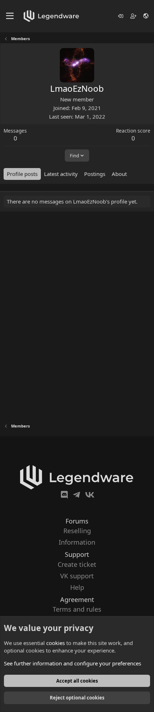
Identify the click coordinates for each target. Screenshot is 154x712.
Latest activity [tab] (61, 173)
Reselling (77, 530)
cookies (55, 642)
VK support (77, 576)
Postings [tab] (94, 173)
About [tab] (119, 173)
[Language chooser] (146, 16)
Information (77, 542)
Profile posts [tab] (22, 173)
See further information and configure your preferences (72, 663)
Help (77, 587)
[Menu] (9, 16)
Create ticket (77, 564)
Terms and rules (77, 609)
